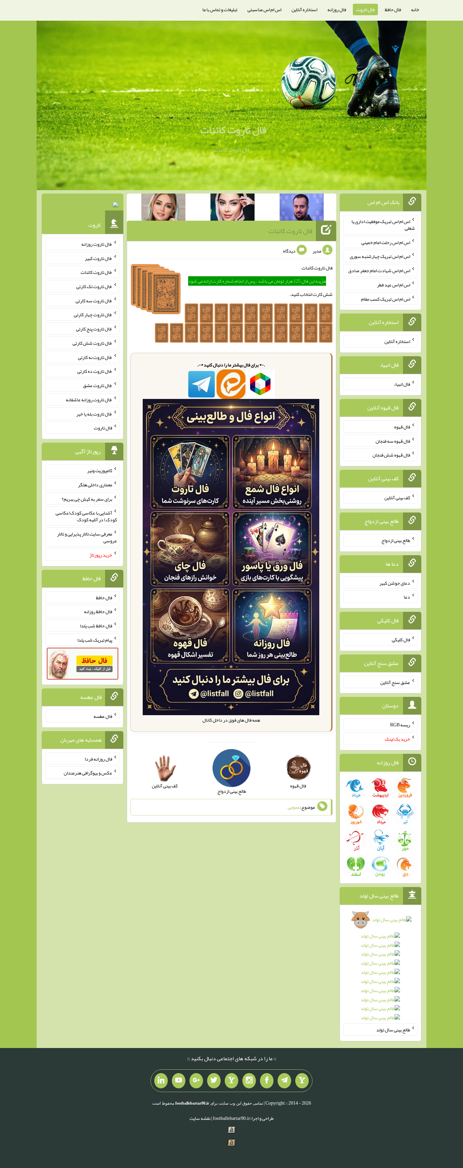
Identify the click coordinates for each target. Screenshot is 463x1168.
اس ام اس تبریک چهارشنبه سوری (380, 256)
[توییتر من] (214, 1081)
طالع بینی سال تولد (393, 1029)
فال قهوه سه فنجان (393, 440)
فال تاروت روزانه (96, 244)
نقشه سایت (199, 1118)
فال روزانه (336, 9)
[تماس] (231, 1081)
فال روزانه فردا (98, 758)
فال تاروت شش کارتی (92, 343)
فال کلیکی (401, 639)
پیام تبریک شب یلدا (94, 639)
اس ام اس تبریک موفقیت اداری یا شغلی (383, 225)
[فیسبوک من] (267, 1081)
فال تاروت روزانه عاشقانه (89, 399)
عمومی (294, 807)
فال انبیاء (402, 384)
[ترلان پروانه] (232, 208)
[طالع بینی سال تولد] (380, 971)
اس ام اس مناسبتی (264, 9)
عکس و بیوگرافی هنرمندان (88, 773)
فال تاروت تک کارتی (94, 286)
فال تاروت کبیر (98, 258)
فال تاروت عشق (97, 385)
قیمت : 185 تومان (82, 206)
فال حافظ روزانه (98, 611)
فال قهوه (402, 426)
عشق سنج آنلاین (395, 682)
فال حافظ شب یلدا (96, 625)
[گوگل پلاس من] (196, 1081)
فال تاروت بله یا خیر (94, 413)
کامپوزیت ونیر (99, 470)
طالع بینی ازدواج (395, 540)
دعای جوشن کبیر (394, 582)
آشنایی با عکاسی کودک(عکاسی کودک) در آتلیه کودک (86, 516)
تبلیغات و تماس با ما (219, 9)
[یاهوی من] (302, 1081)
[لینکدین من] (161, 1081)
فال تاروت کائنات (233, 130)
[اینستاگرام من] (249, 1081)
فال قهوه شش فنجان (391, 455)
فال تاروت (365, 9)
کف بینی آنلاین (397, 497)
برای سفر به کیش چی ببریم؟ (87, 498)
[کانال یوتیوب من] (178, 1081)
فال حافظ (393, 9)
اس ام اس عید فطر (393, 284)
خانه (415, 9)
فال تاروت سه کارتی (94, 300)
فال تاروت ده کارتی (94, 371)
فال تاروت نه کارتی (95, 357)
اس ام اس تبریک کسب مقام (385, 298)
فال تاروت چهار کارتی (93, 314)
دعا (407, 597)
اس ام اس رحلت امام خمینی (385, 242)
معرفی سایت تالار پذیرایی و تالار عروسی (87, 537)
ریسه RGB (400, 724)
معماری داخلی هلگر (95, 484)
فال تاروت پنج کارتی (94, 329)
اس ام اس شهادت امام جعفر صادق (379, 270)
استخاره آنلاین (304, 9)
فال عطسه (103, 716)
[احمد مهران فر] (302, 208)
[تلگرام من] (284, 1081)
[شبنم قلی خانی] (163, 208)
